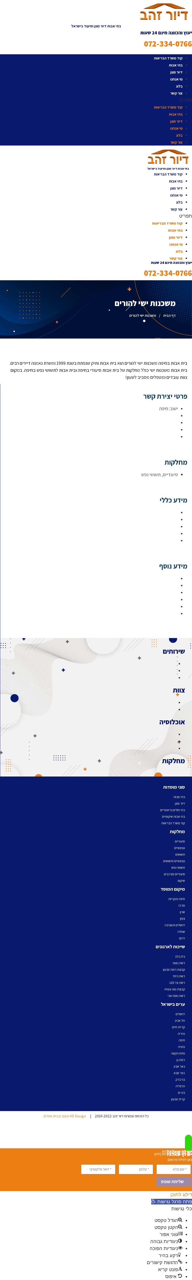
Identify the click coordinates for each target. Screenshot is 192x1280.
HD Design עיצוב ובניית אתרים (65, 1116)
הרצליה (180, 1086)
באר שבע (179, 1066)
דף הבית (169, 315)
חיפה (182, 1040)
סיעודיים (180, 841)
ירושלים (180, 1014)
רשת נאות (179, 963)
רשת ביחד (179, 976)
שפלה (181, 932)
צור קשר (176, 93)
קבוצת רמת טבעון (174, 969)
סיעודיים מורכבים (174, 874)
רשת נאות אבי (176, 996)
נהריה (181, 1034)
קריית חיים (178, 1027)
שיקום (181, 881)
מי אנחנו (176, 79)
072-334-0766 (168, 43)
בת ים (181, 1092)
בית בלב (180, 956)
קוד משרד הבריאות (168, 58)
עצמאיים (179, 848)
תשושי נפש (178, 867)
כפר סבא (179, 1073)
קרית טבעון (178, 1099)
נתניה (181, 1047)
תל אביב (180, 1020)
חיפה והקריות (176, 899)
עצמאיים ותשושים (174, 861)
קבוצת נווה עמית (174, 989)
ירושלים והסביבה (175, 925)
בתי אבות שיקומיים (173, 816)
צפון (182, 918)
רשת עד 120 (177, 983)
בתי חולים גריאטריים (172, 810)
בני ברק (180, 1079)
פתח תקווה (178, 1053)
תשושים (180, 854)
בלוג (179, 86)
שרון (182, 912)
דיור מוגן (176, 72)
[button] (96, 99)
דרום (182, 938)
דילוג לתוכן (181, 1194)
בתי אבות (176, 65)
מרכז (181, 905)
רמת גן (181, 1060)
